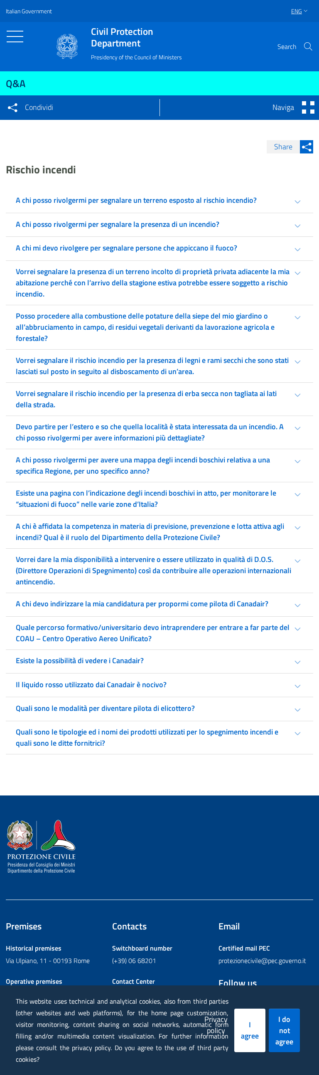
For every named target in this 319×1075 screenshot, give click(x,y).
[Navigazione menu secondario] (308, 107)
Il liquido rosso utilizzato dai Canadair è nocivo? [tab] (91, 684)
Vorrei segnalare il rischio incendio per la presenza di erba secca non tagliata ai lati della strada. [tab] (146, 399)
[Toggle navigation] (15, 36)
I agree (250, 1030)
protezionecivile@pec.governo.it (262, 961)
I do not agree (284, 1030)
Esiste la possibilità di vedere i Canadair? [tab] (80, 660)
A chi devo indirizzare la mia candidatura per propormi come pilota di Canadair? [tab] (142, 603)
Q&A (15, 83)
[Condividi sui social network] (12, 107)
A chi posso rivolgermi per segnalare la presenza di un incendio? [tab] (117, 224)
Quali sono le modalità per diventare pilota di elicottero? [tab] (105, 708)
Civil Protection (122, 37)
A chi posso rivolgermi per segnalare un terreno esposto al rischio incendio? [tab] (136, 200)
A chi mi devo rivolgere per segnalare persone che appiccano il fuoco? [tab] (126, 247)
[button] (308, 46)
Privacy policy (216, 1025)
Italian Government (29, 11)
